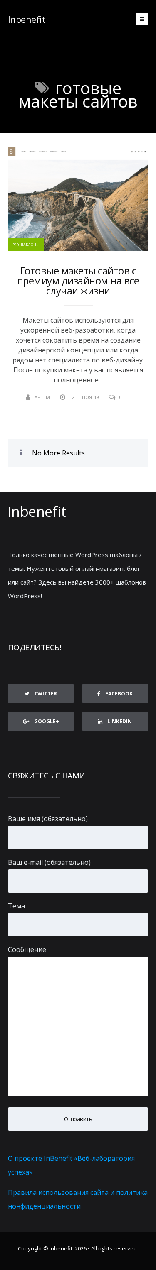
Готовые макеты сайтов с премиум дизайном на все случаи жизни (78, 281)
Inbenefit (27, 19)
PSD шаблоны (26, 244)
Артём (42, 397)
